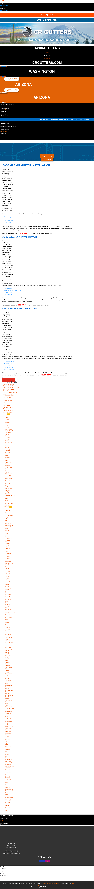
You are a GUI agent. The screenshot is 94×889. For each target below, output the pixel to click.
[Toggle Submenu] (8, 414)
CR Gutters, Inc (4, 0)
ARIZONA (47, 15)
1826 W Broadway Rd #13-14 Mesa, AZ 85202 (30, 883)
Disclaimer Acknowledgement (51, 883)
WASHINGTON (47, 20)
